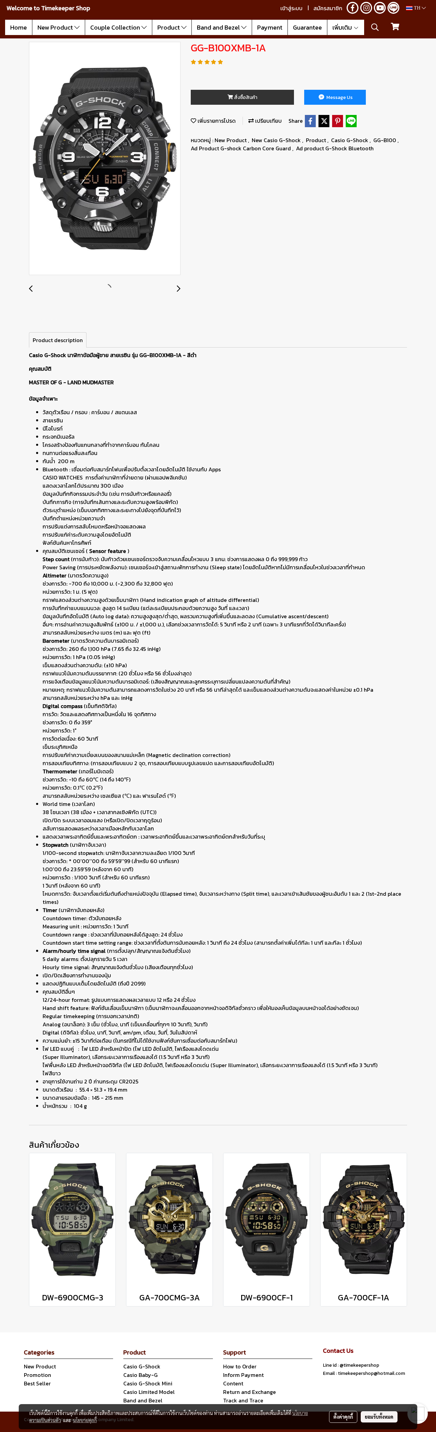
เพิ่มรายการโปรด (216, 121)
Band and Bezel (219, 27)
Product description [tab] (58, 340)
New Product (55, 27)
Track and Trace (243, 1400)
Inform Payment (243, 1375)
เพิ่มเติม (342, 27)
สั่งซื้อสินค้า (245, 97)
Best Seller (37, 1383)
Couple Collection (115, 27)
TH (417, 8)
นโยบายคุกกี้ (85, 1420)
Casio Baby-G (140, 1375)
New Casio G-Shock (277, 140)
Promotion (37, 1375)
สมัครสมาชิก (327, 8)
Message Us (339, 97)
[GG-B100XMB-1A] (104, 158)
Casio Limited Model (149, 1392)
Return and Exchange (249, 1392)
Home (18, 27)
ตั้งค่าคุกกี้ (343, 1417)
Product (169, 27)
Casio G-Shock (350, 140)
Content (233, 1383)
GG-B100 (385, 140)
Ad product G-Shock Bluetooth (335, 148)
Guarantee (307, 27)
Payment (269, 27)
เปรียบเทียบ (268, 121)
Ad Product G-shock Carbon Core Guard (241, 148)
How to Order (239, 1366)
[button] (375, 27)
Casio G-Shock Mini (147, 1383)
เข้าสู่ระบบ (291, 8)
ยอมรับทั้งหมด (379, 1417)
